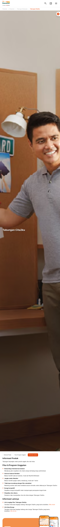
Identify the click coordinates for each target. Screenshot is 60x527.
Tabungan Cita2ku (35, 9)
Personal (4, 9)
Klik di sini (52, 504)
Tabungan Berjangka (22, 9)
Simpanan (11, 9)
